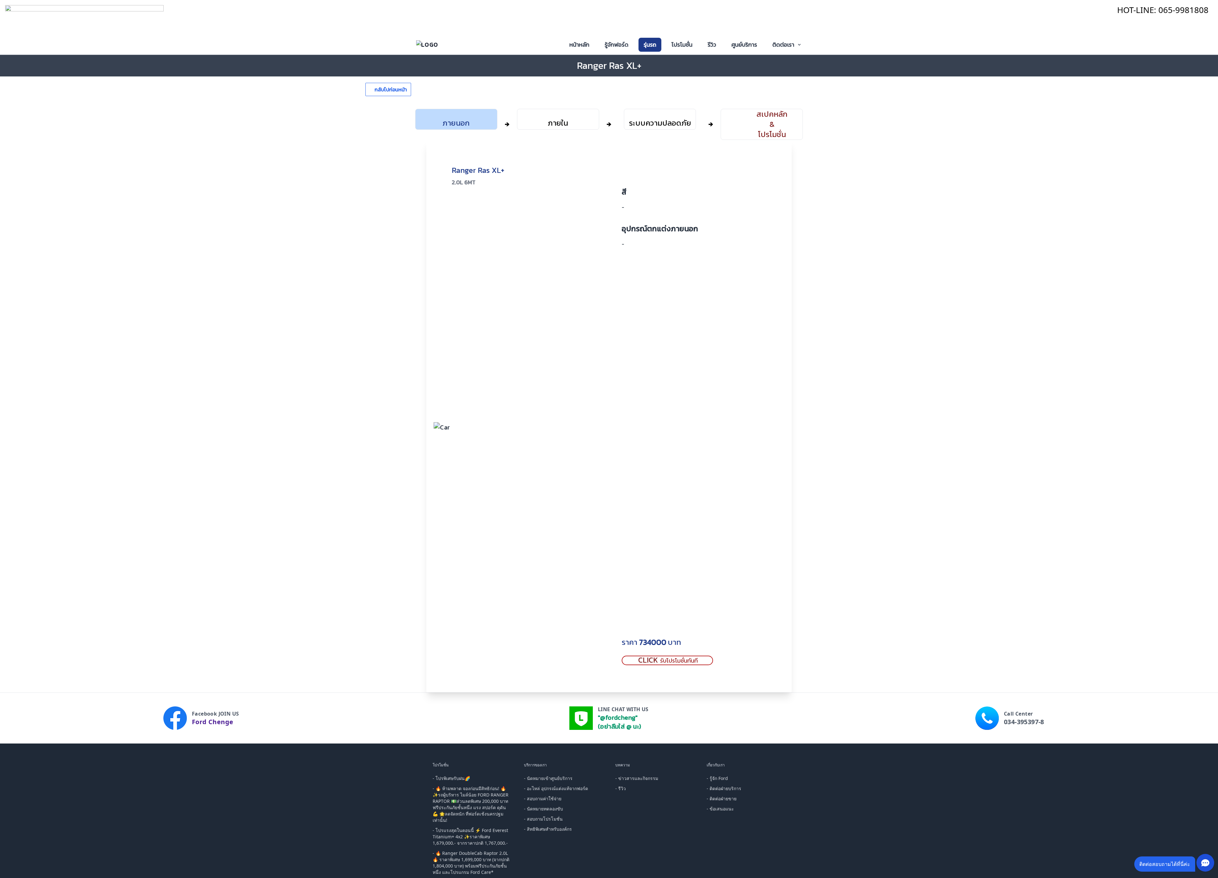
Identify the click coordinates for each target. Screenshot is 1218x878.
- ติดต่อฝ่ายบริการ (724, 788)
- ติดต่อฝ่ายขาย (722, 799)
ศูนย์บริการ (744, 44)
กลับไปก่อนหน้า (391, 89)
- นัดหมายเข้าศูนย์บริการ (548, 778)
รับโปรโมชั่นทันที (668, 660)
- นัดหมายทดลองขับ (543, 809)
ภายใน (558, 122)
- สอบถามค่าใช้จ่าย (542, 799)
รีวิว (712, 44)
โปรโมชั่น (681, 44)
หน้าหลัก (579, 44)
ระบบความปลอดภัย (660, 122)
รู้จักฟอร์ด (616, 44)
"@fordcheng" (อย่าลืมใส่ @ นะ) (619, 722)
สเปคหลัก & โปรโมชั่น (772, 124)
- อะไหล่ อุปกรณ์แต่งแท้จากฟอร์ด (556, 788)
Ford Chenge (212, 721)
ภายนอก (456, 122)
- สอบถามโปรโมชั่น (543, 819)
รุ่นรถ (650, 44)
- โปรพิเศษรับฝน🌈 (451, 778)
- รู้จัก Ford (717, 778)
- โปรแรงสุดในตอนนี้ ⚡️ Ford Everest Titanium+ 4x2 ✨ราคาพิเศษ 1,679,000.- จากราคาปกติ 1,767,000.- (470, 836)
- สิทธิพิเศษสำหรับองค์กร (548, 829)
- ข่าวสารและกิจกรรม (636, 778)
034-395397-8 (1024, 721)
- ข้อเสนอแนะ (720, 809)
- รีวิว (620, 788)
